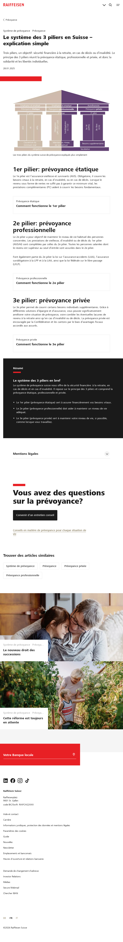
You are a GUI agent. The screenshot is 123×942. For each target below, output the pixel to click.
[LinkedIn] (5, 780)
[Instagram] (20, 780)
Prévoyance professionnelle (22, 575)
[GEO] (73, 754)
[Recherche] (110, 5)
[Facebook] (12, 780)
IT (17, 918)
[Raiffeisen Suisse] (13, 5)
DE (4, 918)
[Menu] (118, 5)
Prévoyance (49, 566)
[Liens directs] (104, 5)
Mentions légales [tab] (25, 454)
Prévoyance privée (75, 566)
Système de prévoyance (20, 566)
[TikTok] (27, 780)
